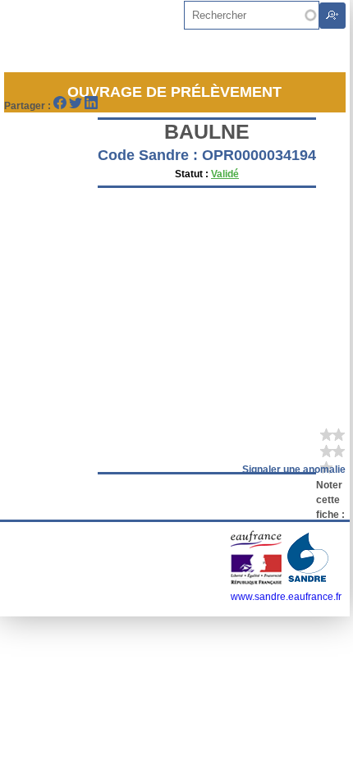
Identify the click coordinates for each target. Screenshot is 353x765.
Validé (225, 174)
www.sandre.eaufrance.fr (286, 596)
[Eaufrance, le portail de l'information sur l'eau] (257, 582)
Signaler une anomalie (294, 469)
